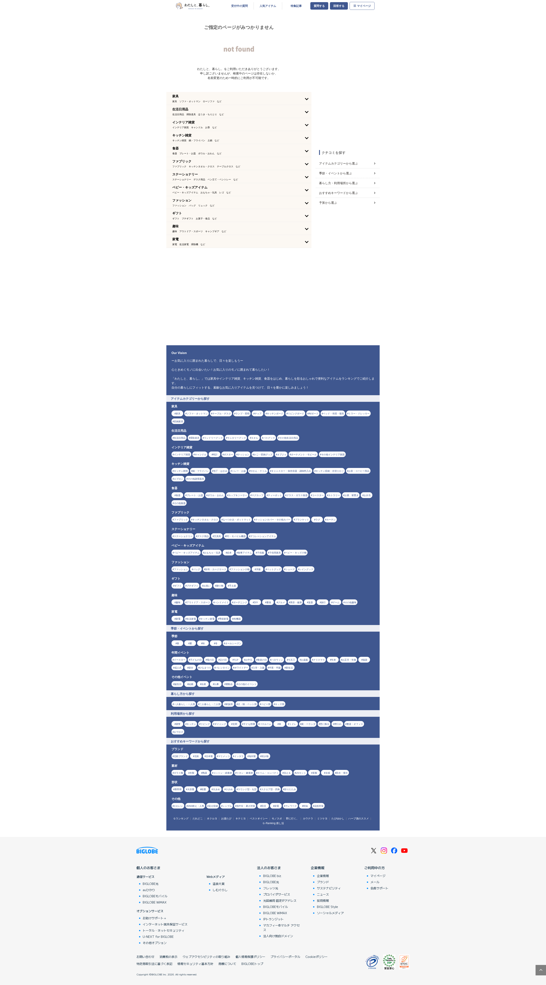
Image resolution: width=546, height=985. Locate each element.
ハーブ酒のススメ (358, 818)
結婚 (191, 684)
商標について (227, 964)
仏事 (216, 684)
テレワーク (291, 805)
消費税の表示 (168, 956)
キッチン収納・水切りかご (330, 470)
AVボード (313, 413)
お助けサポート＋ (155, 918)
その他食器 (180, 503)
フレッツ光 (270, 888)
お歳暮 (304, 659)
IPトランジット (273, 919)
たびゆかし (337, 818)
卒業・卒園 (275, 667)
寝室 (178, 724)
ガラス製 (178, 772)
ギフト (178, 585)
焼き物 (265, 756)
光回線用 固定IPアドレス (279, 900)
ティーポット (275, 495)
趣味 (178, 602)
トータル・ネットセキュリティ (163, 930)
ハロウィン (277, 659)
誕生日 (178, 684)
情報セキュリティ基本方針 (195, 964)
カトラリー (334, 495)
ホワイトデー (241, 667)
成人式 (178, 667)
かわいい (178, 805)
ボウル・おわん (216, 495)
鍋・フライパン (200, 470)
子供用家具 (275, 552)
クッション (243, 454)
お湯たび (226, 818)
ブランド (323, 882)
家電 (178, 618)
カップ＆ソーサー (237, 495)
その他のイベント (247, 684)
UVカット (301, 772)
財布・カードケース (215, 569)
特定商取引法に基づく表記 (154, 964)
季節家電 (223, 618)
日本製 (209, 756)
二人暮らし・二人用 (210, 704)
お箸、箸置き (351, 495)
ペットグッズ (274, 569)
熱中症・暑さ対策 (245, 805)
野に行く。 (292, 818)
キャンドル (200, 454)
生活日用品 (180, 437)
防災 (263, 805)
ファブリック (181, 519)
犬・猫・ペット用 (247, 704)
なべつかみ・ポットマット (237, 519)
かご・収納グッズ (263, 454)
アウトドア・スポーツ (198, 602)
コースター (318, 495)
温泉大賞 (219, 884)
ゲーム (336, 602)
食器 (178, 495)
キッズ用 (279, 704)
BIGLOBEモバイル (155, 896)
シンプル (227, 805)
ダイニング (220, 724)
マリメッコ (224, 756)
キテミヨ (240, 818)
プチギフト (192, 585)
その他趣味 (350, 602)
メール (374, 882)
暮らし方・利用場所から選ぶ (338, 183)
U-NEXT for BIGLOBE (158, 936)
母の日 (210, 659)
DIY (256, 602)
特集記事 (296, 6)
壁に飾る (324, 724)
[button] (238, 98)
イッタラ (239, 756)
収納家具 (178, 421)
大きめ (216, 789)
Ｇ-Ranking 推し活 (273, 823)
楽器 (310, 602)
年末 (333, 659)
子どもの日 (196, 659)
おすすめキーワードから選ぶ (338, 193)
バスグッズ (269, 437)
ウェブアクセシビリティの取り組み (206, 956)
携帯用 (178, 789)
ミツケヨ (322, 818)
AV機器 (237, 618)
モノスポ (277, 818)
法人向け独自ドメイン (278, 936)
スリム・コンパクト (268, 772)
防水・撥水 (342, 772)
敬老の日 (262, 659)
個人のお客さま (148, 867)
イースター (180, 659)
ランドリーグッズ (213, 437)
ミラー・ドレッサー (359, 413)
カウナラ (308, 818)
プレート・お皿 (195, 495)
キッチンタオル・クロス (205, 519)
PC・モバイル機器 (236, 536)
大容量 (190, 789)
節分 (191, 667)
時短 (305, 805)
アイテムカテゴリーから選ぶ (338, 163)
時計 (215, 454)
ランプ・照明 (242, 413)
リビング (205, 724)
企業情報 (317, 867)
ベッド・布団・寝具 (333, 413)
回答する (338, 6)
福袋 (365, 659)
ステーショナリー (183, 536)
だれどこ (198, 818)
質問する (319, 6)
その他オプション (155, 943)
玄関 (234, 724)
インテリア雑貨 (182, 454)
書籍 (268, 602)
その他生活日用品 (288, 437)
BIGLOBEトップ (252, 964)
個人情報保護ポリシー (250, 956)
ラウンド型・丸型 (247, 789)
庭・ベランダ (308, 724)
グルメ (281, 602)
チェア (258, 413)
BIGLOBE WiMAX (155, 902)
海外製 (252, 756)
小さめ (229, 789)
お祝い (207, 585)
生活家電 (191, 618)
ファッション (181, 569)
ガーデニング (240, 602)
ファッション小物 (240, 569)
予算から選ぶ (328, 202)
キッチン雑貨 (181, 470)
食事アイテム (245, 552)
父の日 (223, 659)
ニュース (323, 894)
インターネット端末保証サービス (165, 924)
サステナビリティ (329, 888)
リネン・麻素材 (245, 772)
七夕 (236, 659)
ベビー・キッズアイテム (187, 552)
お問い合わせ (145, 956)
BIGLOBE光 (150, 884)
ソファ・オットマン (197, 413)
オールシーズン (233, 643)
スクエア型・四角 (270, 789)
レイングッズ (306, 569)
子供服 (260, 552)
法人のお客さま (269, 867)
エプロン (178, 478)
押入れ (337, 724)
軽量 (203, 789)
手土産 (232, 585)
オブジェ (281, 454)
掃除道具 (194, 437)
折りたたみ (290, 789)
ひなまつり (205, 667)
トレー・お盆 (239, 470)
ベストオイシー (259, 818)
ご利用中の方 (374, 867)
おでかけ (178, 731)
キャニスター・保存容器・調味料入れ (291, 470)
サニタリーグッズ (236, 437)
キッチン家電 (207, 618)
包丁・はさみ (220, 470)
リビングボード (296, 413)
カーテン (331, 519)
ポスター (228, 454)
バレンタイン (223, 667)
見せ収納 (213, 805)
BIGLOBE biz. (272, 876)
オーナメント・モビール (304, 454)
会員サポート (379, 888)
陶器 (204, 772)
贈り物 (219, 585)
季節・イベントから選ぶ (335, 173)
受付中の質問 (239, 6)
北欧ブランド (181, 756)
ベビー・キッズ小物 (295, 552)
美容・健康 (296, 602)
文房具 (217, 536)
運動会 (229, 684)
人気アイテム (268, 6)
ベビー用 (265, 704)
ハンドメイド (222, 602)
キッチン (191, 724)
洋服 (258, 569)
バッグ (196, 569)
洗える (287, 772)
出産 (203, 684)
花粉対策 (319, 805)
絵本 (229, 552)
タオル (254, 437)
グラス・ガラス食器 (297, 495)
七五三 (291, 659)
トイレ (292, 724)
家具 (178, 413)
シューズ (290, 569)
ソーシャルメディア (330, 913)
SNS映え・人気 (196, 805)
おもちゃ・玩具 (212, 552)
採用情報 (323, 900)
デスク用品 (203, 536)
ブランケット (302, 519)
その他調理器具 (196, 478)
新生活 (289, 667)
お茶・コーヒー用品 (358, 470)
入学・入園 (258, 667)
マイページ (364, 6)
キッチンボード (275, 413)
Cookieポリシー (316, 956)
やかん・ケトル (258, 470)
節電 (276, 805)
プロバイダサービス (276, 894)
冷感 (327, 772)
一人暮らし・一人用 (184, 704)
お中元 (248, 659)
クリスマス (319, 659)
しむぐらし (220, 890)
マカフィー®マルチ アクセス (281, 927)
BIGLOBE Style (327, 907)
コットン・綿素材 (222, 772)
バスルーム (265, 724)
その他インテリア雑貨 (333, 454)
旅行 (323, 602)
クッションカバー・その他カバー (272, 519)
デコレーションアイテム (263, 536)
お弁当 (367, 495)
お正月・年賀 (349, 659)
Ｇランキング (181, 818)
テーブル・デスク (221, 413)
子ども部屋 (249, 724)
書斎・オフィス (355, 724)
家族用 (229, 704)
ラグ (317, 519)
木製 (192, 772)
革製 (314, 772)
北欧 (196, 756)
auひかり (149, 890)
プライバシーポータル (285, 956)
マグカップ (257, 495)
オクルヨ (212, 818)
